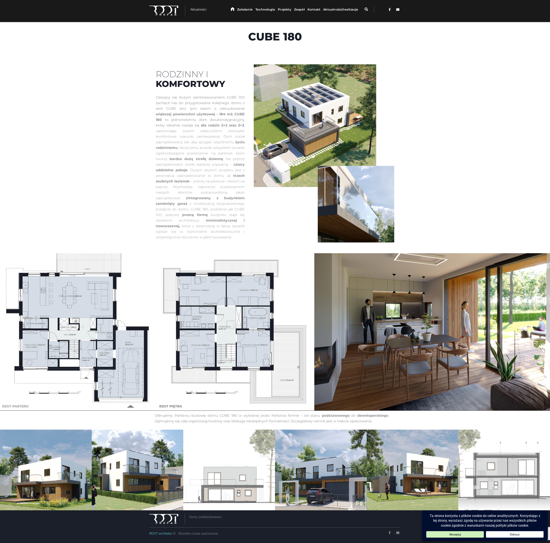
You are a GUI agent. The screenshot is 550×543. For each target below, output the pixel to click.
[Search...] (363, 9)
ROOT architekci (161, 533)
